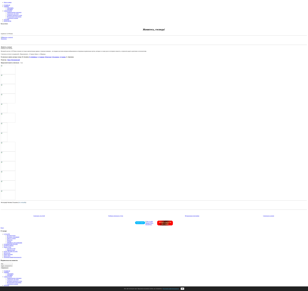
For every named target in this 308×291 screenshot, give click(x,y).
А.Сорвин (62, 57)
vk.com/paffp (22, 202)
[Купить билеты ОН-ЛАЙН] (165, 225)
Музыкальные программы (192, 216)
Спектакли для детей (39, 216)
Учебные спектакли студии (115, 216)
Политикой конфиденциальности (171, 288)
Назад (2, 228)
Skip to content (7, 2)
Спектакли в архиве (268, 216)
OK (182, 288)
